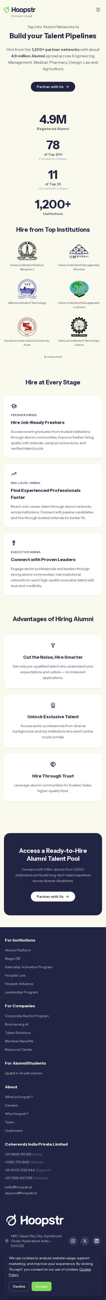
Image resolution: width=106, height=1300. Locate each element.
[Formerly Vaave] (19, 10)
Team (9, 1122)
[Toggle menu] (98, 10)
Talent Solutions (18, 1032)
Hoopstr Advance (19, 984)
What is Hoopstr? (19, 1097)
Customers (13, 1130)
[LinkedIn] (96, 1241)
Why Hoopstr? (16, 1113)
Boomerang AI (16, 1024)
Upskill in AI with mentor (24, 1073)
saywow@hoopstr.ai (21, 1193)
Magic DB (12, 958)
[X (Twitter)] (84, 1241)
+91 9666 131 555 (24, 1154)
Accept (41, 1286)
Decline (19, 1286)
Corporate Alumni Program (27, 1016)
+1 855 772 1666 (24, 1162)
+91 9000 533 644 (28, 1170)
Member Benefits (19, 1041)
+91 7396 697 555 (27, 1178)
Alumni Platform (18, 950)
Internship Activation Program (29, 967)
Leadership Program (21, 992)
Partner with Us (50, 86)
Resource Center (19, 1049)
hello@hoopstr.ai (18, 1187)
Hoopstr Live (15, 975)
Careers (11, 1105)
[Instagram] (73, 1241)
